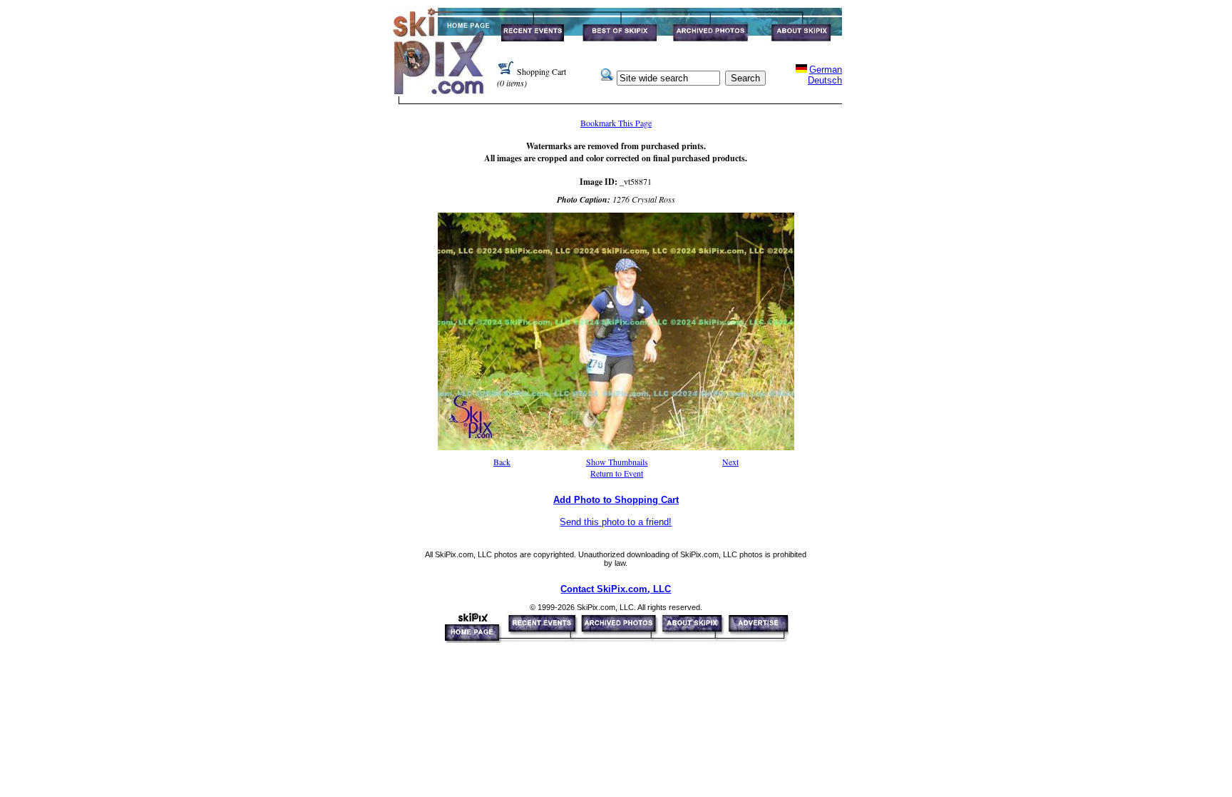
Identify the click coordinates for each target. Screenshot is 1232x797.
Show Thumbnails (617, 461)
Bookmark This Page (616, 122)
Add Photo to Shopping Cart (616, 499)
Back (501, 461)
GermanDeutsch (825, 75)
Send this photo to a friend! (616, 522)
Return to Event (616, 473)
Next (730, 461)
